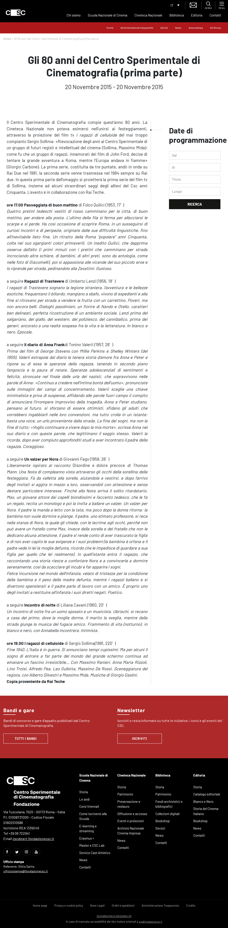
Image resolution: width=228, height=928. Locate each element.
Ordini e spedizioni (123, 905)
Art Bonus (215, 27)
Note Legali (97, 905)
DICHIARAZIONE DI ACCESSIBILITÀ (114, 916)
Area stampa (196, 27)
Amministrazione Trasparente (160, 905)
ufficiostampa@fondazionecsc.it (25, 871)
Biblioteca (176, 15)
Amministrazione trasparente (136, 27)
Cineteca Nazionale (148, 15)
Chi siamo (74, 15)
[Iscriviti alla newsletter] (193, 4)
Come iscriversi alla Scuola (93, 816)
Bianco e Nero (203, 801)
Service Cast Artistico (94, 853)
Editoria (196, 15)
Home (109, 27)
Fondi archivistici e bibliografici (169, 804)
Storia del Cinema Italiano (205, 811)
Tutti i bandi (26, 738)
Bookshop (162, 821)
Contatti (215, 15)
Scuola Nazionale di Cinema (107, 15)
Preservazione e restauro (128, 804)
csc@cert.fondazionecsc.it (33, 838)
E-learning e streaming (88, 828)
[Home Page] (15, 12)
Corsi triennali (89, 806)
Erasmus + (86, 838)
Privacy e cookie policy (68, 905)
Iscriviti (139, 738)
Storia (83, 792)
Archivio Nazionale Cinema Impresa (130, 830)
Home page (40, 905)
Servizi (164, 27)
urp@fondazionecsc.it (150, 921)
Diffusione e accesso (132, 814)
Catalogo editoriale (206, 794)
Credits (190, 905)
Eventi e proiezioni (130, 821)
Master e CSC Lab (91, 845)
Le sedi (84, 799)
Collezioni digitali (167, 814)
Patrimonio (125, 794)
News (178, 27)
